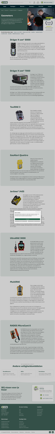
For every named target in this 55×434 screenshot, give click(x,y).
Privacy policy (38, 211)
